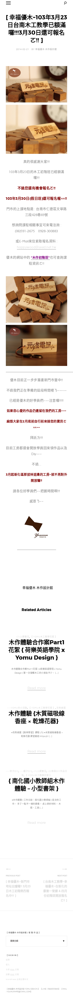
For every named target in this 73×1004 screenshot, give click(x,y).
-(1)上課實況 (22, 637)
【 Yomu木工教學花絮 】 (43, 637)
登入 (8, 965)
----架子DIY (12, 771)
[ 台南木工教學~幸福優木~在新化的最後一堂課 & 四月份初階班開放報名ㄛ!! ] (55, 891)
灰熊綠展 (61, 708)
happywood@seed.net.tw (36, 247)
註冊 (8, 960)
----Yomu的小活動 (17, 708)
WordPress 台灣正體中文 (17, 979)
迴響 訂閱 (12, 974)
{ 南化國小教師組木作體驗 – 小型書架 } (37, 784)
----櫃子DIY (25, 771)
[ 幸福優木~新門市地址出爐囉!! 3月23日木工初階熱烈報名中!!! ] (18, 889)
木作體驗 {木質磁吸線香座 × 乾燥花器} (37, 717)
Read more (36, 688)
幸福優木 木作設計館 (46, 49)
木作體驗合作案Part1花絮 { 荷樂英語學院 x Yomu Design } (36, 650)
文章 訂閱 (12, 970)
